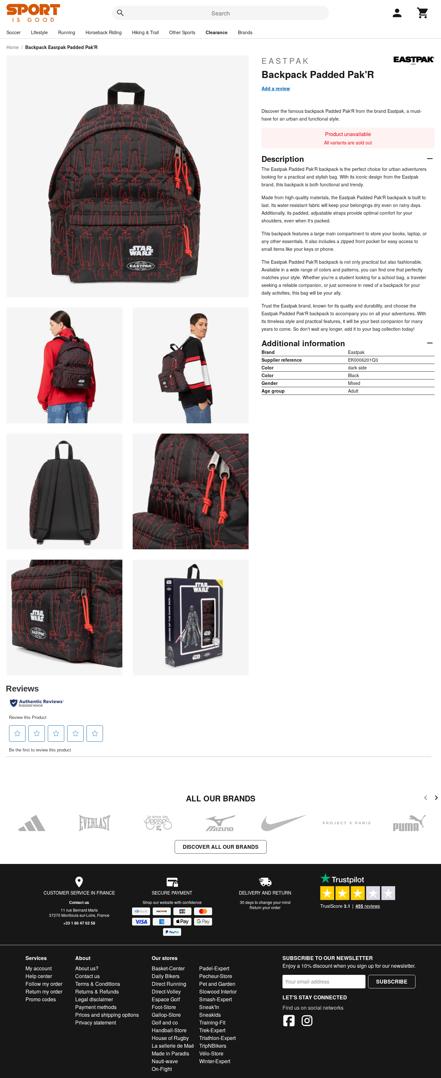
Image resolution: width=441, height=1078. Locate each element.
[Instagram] (307, 1021)
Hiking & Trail (145, 32)
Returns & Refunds (97, 991)
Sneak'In (209, 1007)
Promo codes (41, 999)
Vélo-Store (211, 1053)
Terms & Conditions (97, 983)
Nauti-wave (165, 1061)
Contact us (79, 902)
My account (39, 968)
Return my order (44, 991)
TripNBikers (212, 1045)
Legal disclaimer (94, 999)
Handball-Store (169, 1030)
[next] (436, 798)
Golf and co (165, 1022)
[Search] (120, 13)
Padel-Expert (214, 968)
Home (12, 47)
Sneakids (210, 1014)
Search (220, 13)
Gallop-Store (166, 1014)
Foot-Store (164, 1007)
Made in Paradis (170, 1053)
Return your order (265, 907)
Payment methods (96, 1007)
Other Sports (182, 32)
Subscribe (391, 981)
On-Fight (162, 1069)
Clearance (217, 32)
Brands (245, 32)
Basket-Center (168, 968)
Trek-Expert (212, 1030)
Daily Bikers (165, 976)
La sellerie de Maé (173, 1045)
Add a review (276, 88)
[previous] (425, 798)
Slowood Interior (218, 991)
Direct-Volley (166, 991)
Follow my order (44, 983)
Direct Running (169, 983)
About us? (86, 968)
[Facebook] (288, 1021)
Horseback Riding (104, 32)
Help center (39, 976)
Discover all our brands (221, 846)
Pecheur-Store (215, 976)
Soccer (13, 32)
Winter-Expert (214, 1061)
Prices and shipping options (107, 1014)
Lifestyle (39, 32)
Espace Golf (166, 999)
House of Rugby (170, 1038)
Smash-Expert (215, 999)
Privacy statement (95, 1022)
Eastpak (286, 60)
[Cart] (422, 12)
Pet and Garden (217, 983)
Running (66, 32)
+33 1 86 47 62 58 (79, 923)
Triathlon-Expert (217, 1038)
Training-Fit (212, 1022)
